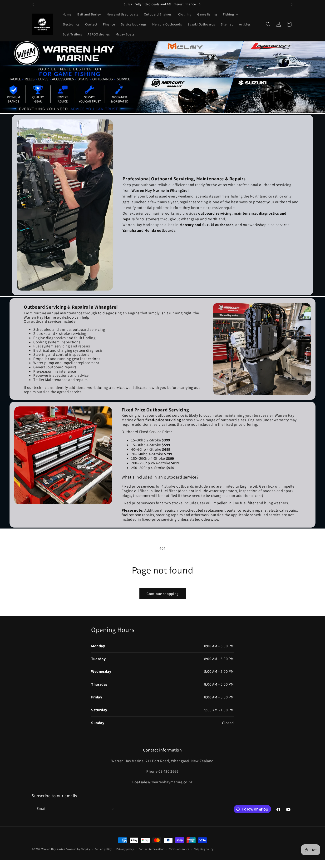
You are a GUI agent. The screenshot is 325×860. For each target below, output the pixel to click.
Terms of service (179, 848)
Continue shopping (163, 593)
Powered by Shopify (78, 849)
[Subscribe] (112, 809)
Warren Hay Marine (53, 849)
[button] (230, 14)
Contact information (151, 848)
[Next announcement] (291, 4)
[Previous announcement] (33, 4)
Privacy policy (125, 848)
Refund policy (103, 848)
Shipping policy (204, 848)
